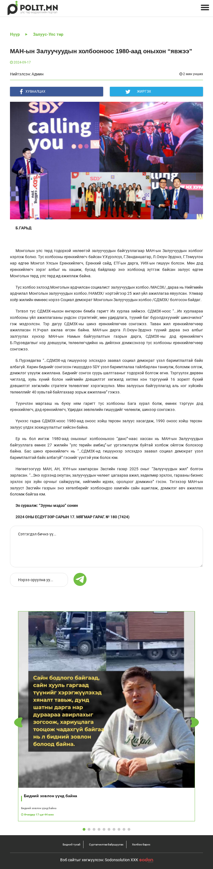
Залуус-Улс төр (48, 34)
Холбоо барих (141, 844)
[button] (194, 722)
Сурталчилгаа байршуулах (106, 844)
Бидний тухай (71, 844)
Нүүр (15, 34)
